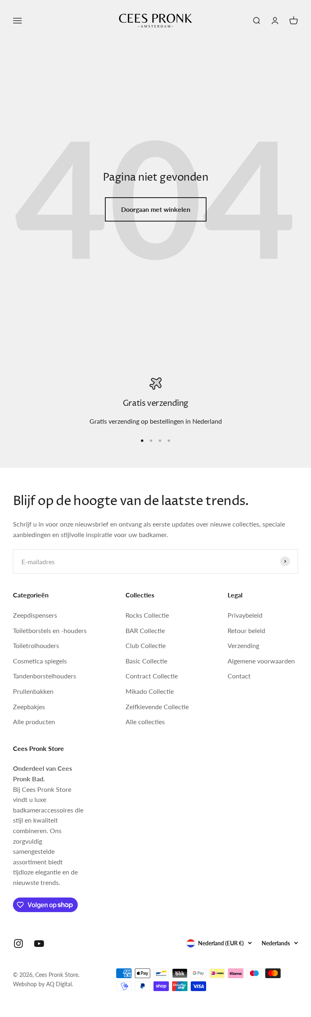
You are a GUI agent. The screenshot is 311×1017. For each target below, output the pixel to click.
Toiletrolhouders (36, 645)
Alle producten (34, 721)
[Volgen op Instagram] (18, 943)
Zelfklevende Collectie (157, 706)
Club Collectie (146, 645)
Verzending (243, 645)
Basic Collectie (146, 661)
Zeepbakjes (29, 706)
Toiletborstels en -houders (50, 630)
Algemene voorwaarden (261, 661)
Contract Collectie (152, 676)
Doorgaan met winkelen (155, 209)
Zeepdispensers (35, 615)
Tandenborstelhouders (44, 676)
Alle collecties (145, 721)
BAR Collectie (145, 630)
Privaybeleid (245, 615)
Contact (239, 676)
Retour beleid (246, 630)
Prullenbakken (33, 691)
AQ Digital (59, 984)
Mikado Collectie (150, 691)
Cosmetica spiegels (40, 661)
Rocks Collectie (147, 615)
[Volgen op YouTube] (39, 943)
